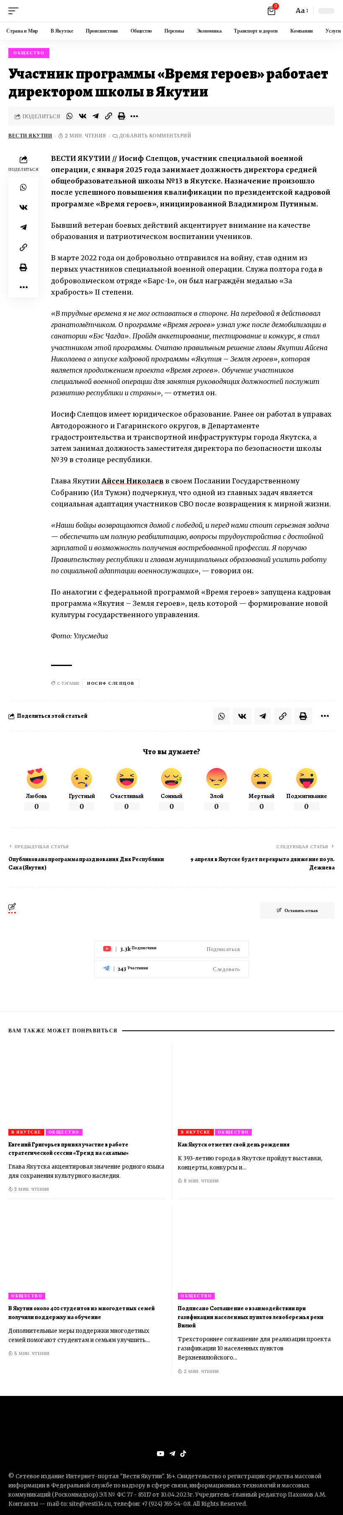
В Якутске (26, 1132)
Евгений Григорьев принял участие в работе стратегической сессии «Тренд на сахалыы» (68, 1149)
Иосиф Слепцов (111, 683)
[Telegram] (171, 969)
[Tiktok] (183, 1453)
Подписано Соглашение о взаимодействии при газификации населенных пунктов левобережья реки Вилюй (250, 1316)
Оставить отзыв (301, 910)
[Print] (121, 116)
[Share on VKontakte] (82, 116)
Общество (28, 53)
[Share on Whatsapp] (69, 116)
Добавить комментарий (155, 135)
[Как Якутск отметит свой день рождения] (256, 1089)
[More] (134, 116)
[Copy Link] (108, 116)
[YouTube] (160, 1453)
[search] (285, 11)
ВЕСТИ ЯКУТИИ (30, 135)
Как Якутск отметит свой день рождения (234, 1145)
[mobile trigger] (15, 11)
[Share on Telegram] (95, 116)
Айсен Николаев (133, 481)
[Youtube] (171, 949)
